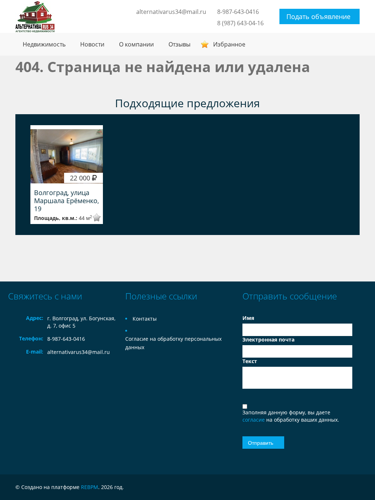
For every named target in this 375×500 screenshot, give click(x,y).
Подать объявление (318, 16)
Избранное (229, 44)
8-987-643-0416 (238, 12)
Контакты (145, 318)
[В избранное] (91, 217)
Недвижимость (44, 44)
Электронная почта (268, 339)
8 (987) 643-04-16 (240, 23)
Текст (249, 361)
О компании (136, 44)
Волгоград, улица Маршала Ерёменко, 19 (66, 200)
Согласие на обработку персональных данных (173, 343)
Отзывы (179, 44)
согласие (254, 419)
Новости (92, 44)
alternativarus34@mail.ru (171, 12)
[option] (66, 174)
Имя (248, 317)
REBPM (89, 487)
